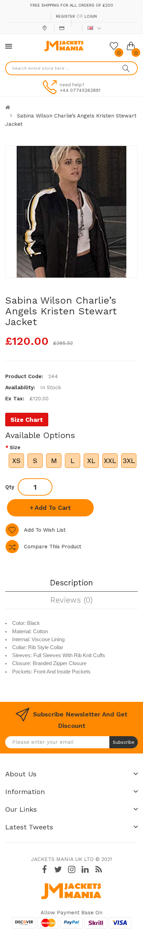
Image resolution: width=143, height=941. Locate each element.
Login (90, 16)
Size (15, 447)
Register (65, 16)
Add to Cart (53, 507)
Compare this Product (52, 546)
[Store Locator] (45, 28)
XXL (110, 460)
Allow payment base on (71, 912)
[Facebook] (44, 869)
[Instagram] (71, 869)
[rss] (98, 869)
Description (71, 582)
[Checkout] (62, 28)
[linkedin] (85, 869)
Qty (9, 487)
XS (16, 460)
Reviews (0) (71, 599)
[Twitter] (58, 869)
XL (91, 460)
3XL (129, 460)
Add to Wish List (45, 530)
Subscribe (123, 742)
